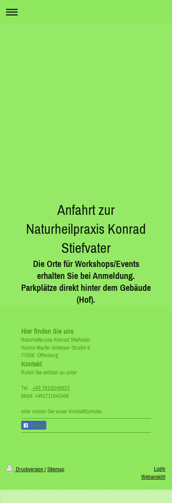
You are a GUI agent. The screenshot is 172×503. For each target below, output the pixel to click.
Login (159, 468)
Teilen (37, 426)
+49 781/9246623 (50, 388)
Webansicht (153, 476)
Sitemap (55, 469)
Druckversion (30, 469)
